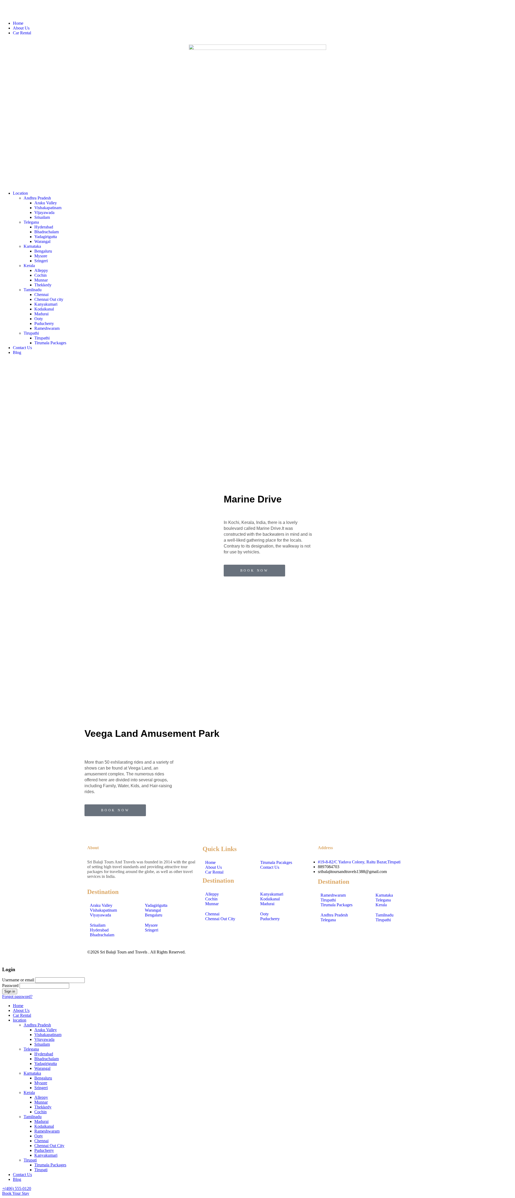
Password (10, 985)
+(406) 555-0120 (16, 1188)
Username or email (18, 980)
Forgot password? (17, 996)
